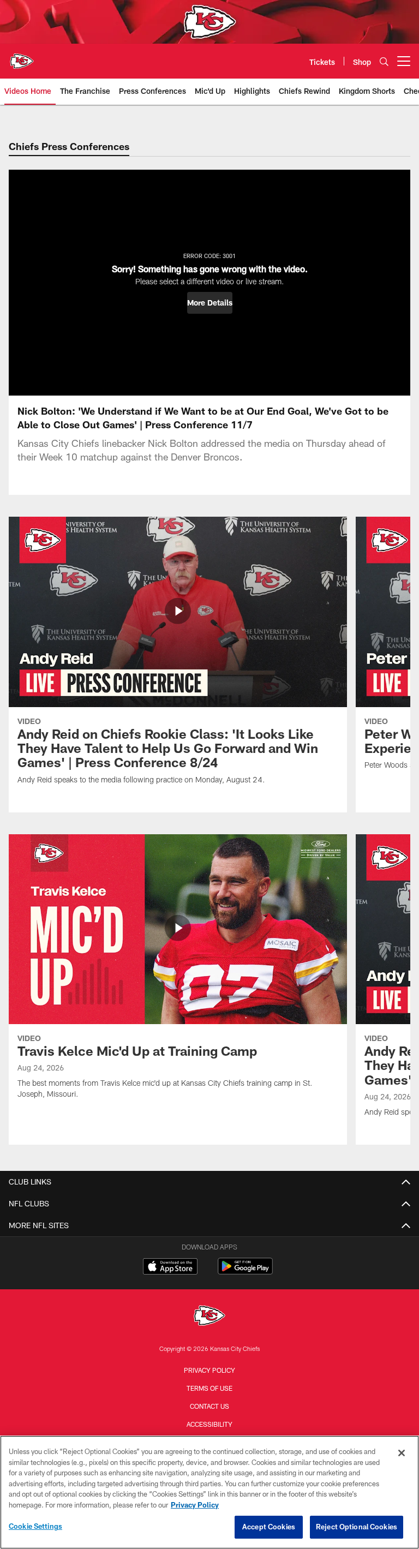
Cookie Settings (35, 1526)
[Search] (384, 61)
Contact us (209, 1406)
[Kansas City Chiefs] (209, 1317)
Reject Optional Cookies (356, 1526)
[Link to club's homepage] (22, 56)
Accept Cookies (268, 1526)
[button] (209, 303)
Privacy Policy (209, 1370)
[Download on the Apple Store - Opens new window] (170, 1267)
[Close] (402, 1453)
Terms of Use (209, 1388)
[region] (209, 1492)
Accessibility (209, 1424)
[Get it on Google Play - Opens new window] (245, 1271)
